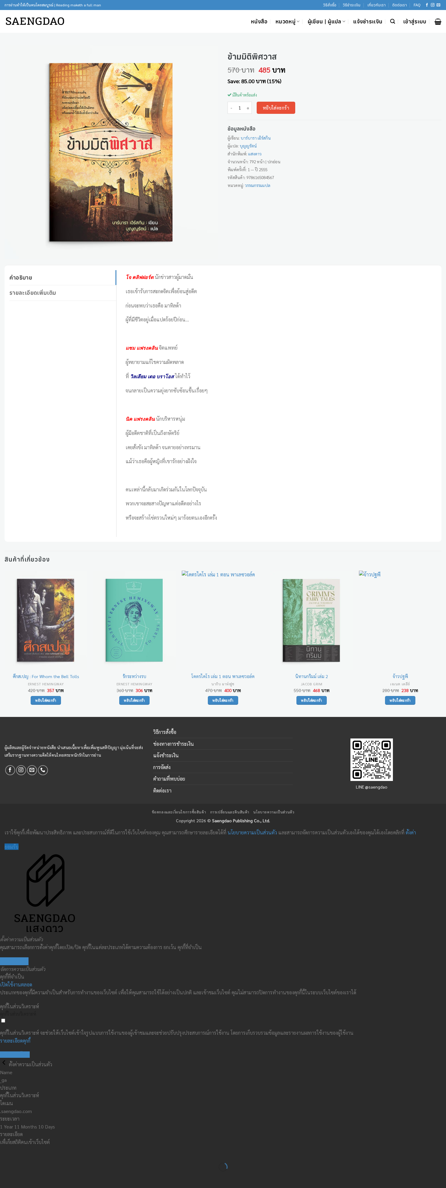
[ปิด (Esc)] (59, 1152)
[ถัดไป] (24, 1177)
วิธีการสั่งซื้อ (164, 732)
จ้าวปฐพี (400, 676)
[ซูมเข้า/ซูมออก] (6, 1152)
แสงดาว (255, 153)
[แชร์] (41, 1152)
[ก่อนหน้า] (6, 1177)
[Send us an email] (438, 5)
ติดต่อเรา (399, 5)
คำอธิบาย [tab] (20, 277)
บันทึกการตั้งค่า (15, 1054)
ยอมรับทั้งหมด (14, 961)
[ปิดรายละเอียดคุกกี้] (4, 1064)
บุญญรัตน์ (248, 145)
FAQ (417, 5)
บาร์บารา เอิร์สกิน (256, 138)
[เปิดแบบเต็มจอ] (24, 1152)
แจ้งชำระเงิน (367, 21)
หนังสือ (259, 21)
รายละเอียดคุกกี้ (15, 1040)
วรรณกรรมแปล (257, 185)
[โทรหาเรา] (43, 770)
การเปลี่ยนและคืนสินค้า (229, 812)
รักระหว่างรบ (134, 676)
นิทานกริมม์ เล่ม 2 (311, 676)
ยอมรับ (12, 846)
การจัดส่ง (162, 767)
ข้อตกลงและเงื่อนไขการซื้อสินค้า (179, 812)
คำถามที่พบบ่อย (169, 779)
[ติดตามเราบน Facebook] (427, 5)
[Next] (441, 643)
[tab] (62, 304)
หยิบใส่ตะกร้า (276, 107)
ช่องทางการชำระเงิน (173, 744)
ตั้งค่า (411, 832)
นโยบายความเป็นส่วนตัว (273, 812)
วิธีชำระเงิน (351, 5)
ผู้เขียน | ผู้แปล (324, 21)
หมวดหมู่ (285, 21)
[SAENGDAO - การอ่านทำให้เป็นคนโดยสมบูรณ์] (35, 21)
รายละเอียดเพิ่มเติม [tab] (32, 292)
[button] (392, 21)
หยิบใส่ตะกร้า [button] (45, 700)
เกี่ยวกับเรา (376, 5)
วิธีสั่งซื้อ (329, 5)
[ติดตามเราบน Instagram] (432, 5)
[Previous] (4, 643)
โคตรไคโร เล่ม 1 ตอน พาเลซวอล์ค (223, 676)
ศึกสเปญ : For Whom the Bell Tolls (46, 676)
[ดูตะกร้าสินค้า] (437, 21)
